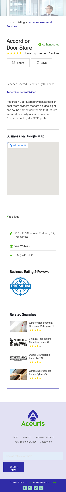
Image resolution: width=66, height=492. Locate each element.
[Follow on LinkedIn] (41, 488)
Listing (21, 22)
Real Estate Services (25, 442)
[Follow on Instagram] (36, 488)
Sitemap (53, 482)
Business (26, 437)
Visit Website (22, 246)
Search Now (13, 468)
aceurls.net (28, 482)
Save (43, 62)
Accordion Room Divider (21, 92)
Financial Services (44, 437)
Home (10, 22)
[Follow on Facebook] (25, 488)
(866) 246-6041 (24, 255)
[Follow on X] (30, 488)
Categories (46, 442)
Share (20, 62)
